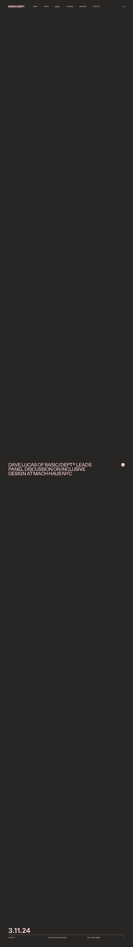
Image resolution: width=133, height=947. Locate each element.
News (57, 6)
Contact (96, 6)
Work (35, 6)
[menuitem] (35, 6)
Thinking (69, 6)
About (46, 6)
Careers (82, 6)
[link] (16, 6)
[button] (123, 6)
